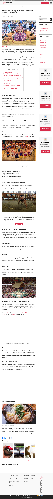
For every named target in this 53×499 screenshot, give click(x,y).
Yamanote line (25, 312)
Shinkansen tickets (44, 28)
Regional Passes (12, 481)
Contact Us (14, 495)
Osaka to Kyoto (43, 44)
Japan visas (42, 62)
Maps (18, 479)
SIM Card (26, 481)
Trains (41, 54)
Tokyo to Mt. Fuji (43, 30)
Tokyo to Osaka (43, 42)
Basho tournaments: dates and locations (12, 75)
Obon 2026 (42, 31)
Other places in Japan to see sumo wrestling (13, 77)
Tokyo (27, 136)
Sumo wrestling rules (7, 72)
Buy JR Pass (45, 3)
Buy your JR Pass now (45, 83)
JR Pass (10, 478)
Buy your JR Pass (19, 224)
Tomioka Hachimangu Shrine (10, 88)
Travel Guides (5, 46)
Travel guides (42, 61)
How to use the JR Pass (44, 27)
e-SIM (25, 479)
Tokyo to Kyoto (43, 40)
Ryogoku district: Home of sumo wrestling (11, 85)
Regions (41, 57)
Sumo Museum (7, 86)
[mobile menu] (51, 3)
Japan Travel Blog (11, 6)
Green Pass (11, 479)
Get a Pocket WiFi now (45, 129)
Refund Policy (25, 495)
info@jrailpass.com (47, 0)
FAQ (32, 479)
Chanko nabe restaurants (9, 90)
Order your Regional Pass (45, 106)
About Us (11, 495)
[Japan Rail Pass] (6, 3)
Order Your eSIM (45, 151)
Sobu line (14, 314)
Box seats (6, 82)
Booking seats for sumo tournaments (10, 78)
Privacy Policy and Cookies (19, 495)
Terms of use (34, 495)
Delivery (10, 484)
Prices (10, 482)
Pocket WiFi (26, 478)
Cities (41, 56)
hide (16, 69)
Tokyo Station (7, 312)
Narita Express (43, 45)
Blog (32, 478)
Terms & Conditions (29, 495)
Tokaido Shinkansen (44, 39)
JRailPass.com (4, 6)
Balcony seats (7, 83)
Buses (18, 481)
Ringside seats (7, 80)
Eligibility (11, 485)
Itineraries (42, 59)
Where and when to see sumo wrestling (11, 73)
